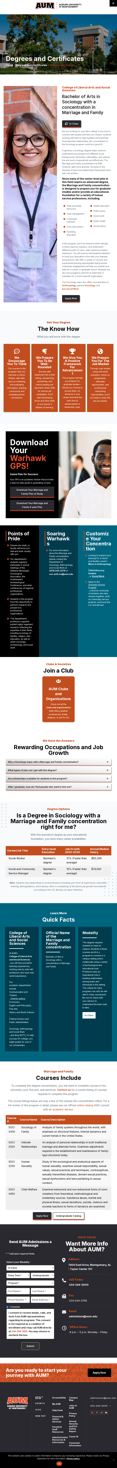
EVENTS (40, 1403)
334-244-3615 (19, 1331)
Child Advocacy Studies (96, 571)
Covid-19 (73, 1436)
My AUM (56, 1404)
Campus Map (73, 1398)
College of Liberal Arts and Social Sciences (20, 958)
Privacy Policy (73, 1414)
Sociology (90, 285)
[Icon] (58, 681)
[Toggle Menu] (113, 3)
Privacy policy (73, 1458)
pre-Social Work (70, 289)
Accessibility (59, 1397)
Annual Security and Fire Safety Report (73, 1426)
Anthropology (69, 285)
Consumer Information (75, 1444)
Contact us (64, 1089)
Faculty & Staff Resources (57, 1429)
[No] (113, 1460)
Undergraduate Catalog (68, 1215)
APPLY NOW (39, 1398)
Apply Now (42, 1215)
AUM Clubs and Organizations (58, 694)
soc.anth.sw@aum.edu (61, 574)
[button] (58, 762)
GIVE (38, 1410)
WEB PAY (40, 1416)
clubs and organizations (58, 707)
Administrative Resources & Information (60, 1440)
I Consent (15, 1306)
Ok (59, 1463)
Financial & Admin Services (57, 1419)
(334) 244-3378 (57, 570)
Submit (30, 1346)
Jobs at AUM (73, 1406)
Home (9, 65)
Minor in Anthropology (99, 564)
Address (73, 1259)
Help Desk (57, 1410)
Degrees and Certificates (31, 65)
